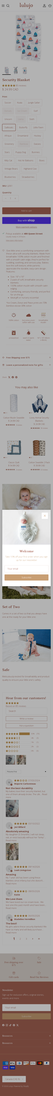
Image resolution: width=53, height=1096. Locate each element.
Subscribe (26, 577)
